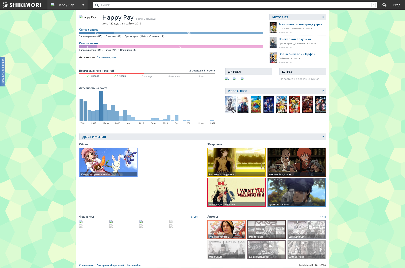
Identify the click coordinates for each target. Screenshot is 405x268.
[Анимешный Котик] (244, 78)
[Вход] (396, 5)
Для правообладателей (110, 265)
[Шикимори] (22, 5)
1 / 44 (323, 216)
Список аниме (88, 29)
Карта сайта (133, 265)
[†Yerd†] (236, 78)
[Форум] (384, 5)
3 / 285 (194, 216)
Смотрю (113, 36)
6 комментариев (106, 57)
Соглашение (86, 265)
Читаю (110, 49)
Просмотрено (135, 36)
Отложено (156, 36)
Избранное (237, 91)
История (280, 17)
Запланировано (90, 36)
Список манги (88, 43)
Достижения (94, 137)
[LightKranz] (228, 78)
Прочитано (127, 49)
